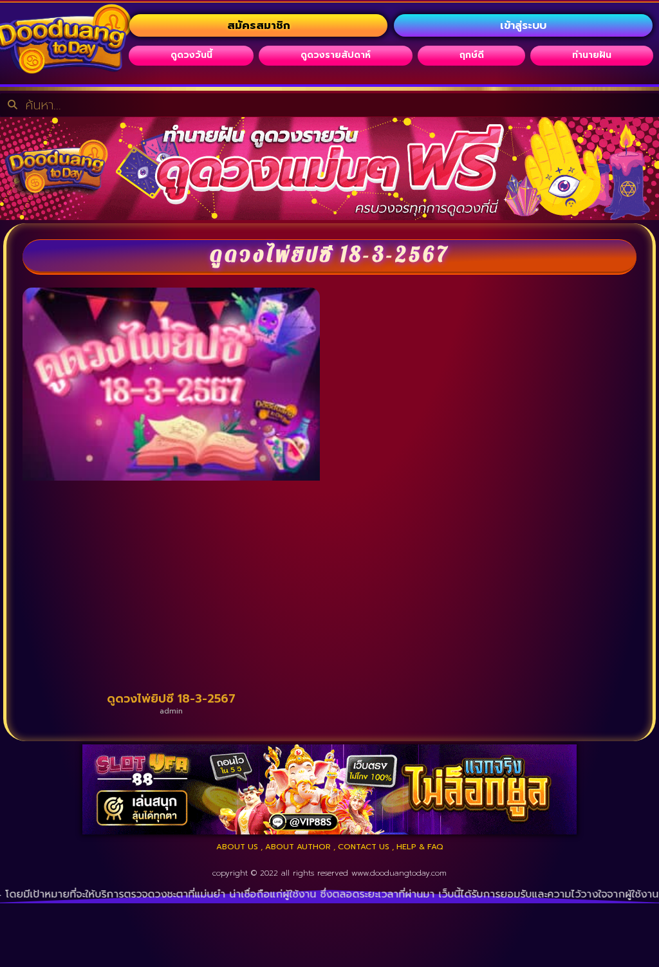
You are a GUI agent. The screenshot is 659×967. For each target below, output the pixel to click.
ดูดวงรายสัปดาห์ (336, 55)
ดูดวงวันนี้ (191, 55)
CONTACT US (363, 846)
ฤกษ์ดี (471, 55)
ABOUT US (237, 846)
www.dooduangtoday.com (399, 873)
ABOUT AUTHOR (298, 846)
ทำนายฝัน (591, 55)
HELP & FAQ (419, 846)
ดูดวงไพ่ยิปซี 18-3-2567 (171, 699)
